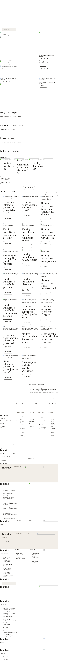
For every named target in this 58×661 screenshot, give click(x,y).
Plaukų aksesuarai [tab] (4, 179)
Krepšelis (52, 421)
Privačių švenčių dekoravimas (43, 417)
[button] (29, 188)
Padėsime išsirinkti (9, 151)
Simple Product (7, 557)
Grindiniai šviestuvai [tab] (5, 178)
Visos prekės (22, 416)
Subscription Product (8, 564)
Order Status (35, 554)
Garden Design (6, 502)
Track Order (3, 460)
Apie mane (32, 416)
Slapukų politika (54, 444)
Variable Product (7, 559)
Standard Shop (21, 554)
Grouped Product (7, 563)
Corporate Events (7, 513)
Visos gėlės (7, 541)
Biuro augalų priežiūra (8, 493)
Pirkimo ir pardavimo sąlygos (53, 425)
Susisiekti (2, 427)
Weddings (5, 504)
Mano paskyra (35, 553)
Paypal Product (6, 565)
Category (19, 553)
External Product (7, 560)
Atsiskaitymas (35, 557)
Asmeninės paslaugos (8, 492)
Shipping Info (3, 463)
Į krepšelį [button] (8, 218)
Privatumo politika (47, 444)
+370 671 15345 (3, 155)
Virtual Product (6, 561)
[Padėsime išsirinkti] (2, 145)
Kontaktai (32, 421)
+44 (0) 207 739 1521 (5, 456)
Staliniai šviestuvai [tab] (4, 177)
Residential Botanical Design (10, 503)
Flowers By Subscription (9, 490)
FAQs (1, 462)
